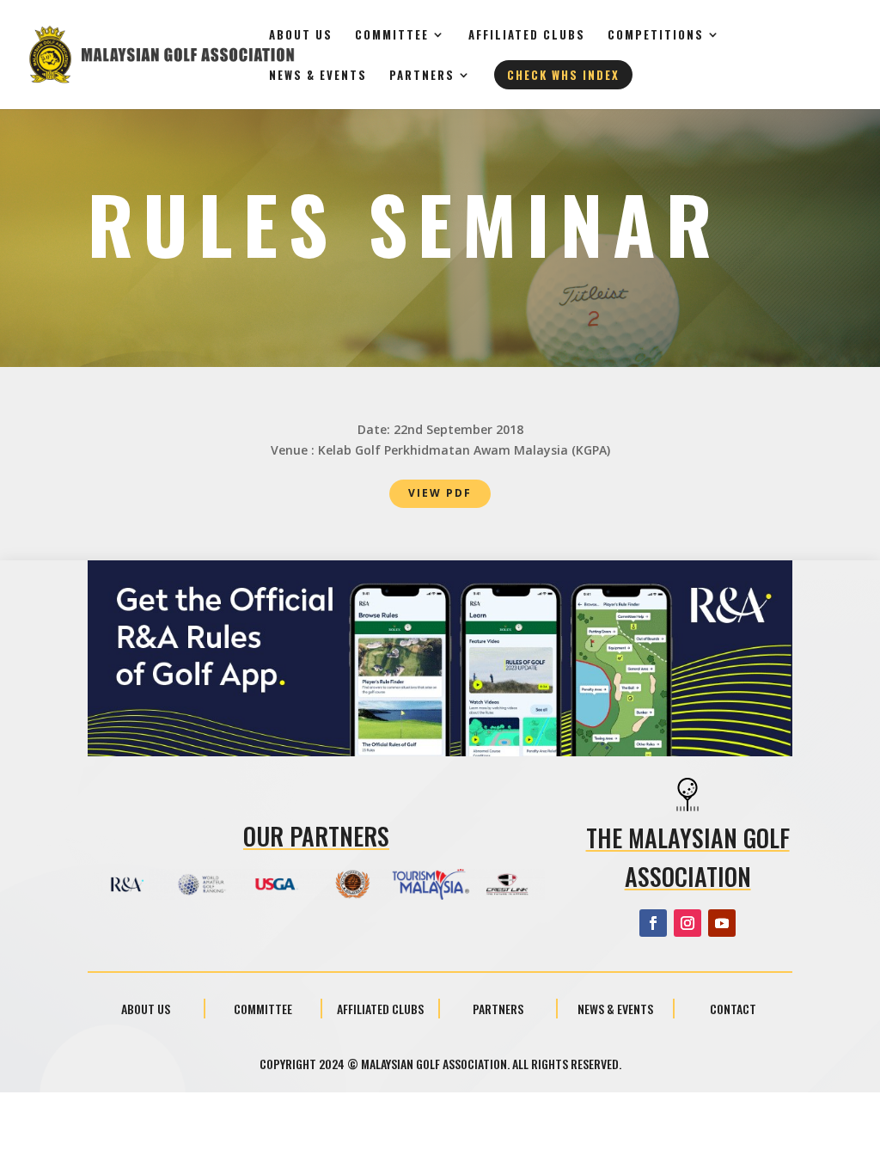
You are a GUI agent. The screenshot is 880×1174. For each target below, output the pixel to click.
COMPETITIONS (656, 35)
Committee (392, 35)
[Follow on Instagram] (687, 923)
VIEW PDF (440, 493)
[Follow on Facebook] (653, 923)
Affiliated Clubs (526, 35)
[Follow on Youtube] (722, 923)
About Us (301, 35)
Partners (422, 76)
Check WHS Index (563, 74)
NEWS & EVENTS (318, 76)
